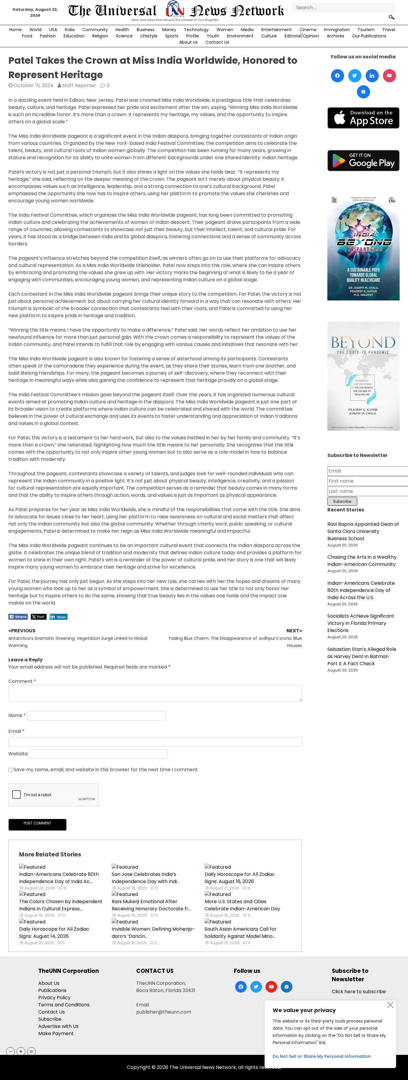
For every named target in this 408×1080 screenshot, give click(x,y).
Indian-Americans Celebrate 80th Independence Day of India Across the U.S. (361, 590)
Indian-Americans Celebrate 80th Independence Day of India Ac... (59, 878)
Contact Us (217, 42)
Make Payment (56, 1033)
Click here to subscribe (359, 991)
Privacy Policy (54, 997)
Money (169, 30)
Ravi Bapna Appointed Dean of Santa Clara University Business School (363, 531)
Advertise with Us (58, 1026)
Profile (192, 36)
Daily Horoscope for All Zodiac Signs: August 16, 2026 (240, 878)
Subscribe (50, 1019)
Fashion (48, 36)
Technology (196, 30)
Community (95, 30)
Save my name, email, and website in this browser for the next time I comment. (106, 769)
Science (124, 36)
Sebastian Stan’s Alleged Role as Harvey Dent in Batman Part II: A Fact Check (361, 656)
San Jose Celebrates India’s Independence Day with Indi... (146, 878)
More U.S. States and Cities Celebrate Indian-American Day (242, 905)
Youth (213, 36)
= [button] (31, 1051)
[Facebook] (337, 76)
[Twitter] (354, 76)
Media (247, 30)
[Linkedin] (372, 76)
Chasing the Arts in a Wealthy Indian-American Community (362, 561)
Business (145, 30)
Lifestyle (148, 36)
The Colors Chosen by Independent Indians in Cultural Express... (60, 905)
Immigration (337, 30)
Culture (269, 36)
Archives (335, 36)
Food (27, 36)
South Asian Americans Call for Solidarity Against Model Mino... (241, 933)
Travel (388, 30)
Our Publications (369, 36)
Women (225, 30)
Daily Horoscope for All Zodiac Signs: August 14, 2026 (54, 933)
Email (16, 731)
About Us (188, 42)
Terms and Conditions (64, 1004)
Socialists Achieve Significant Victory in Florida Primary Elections (360, 623)
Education (74, 36)
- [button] (10, 1051)
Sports (171, 36)
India (70, 30)
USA (53, 30)
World (36, 30)
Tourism (366, 30)
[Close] (390, 1005)
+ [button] (21, 1051)
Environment (240, 36)
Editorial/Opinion (302, 36)
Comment (22, 681)
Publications (52, 990)
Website (18, 754)
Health (122, 30)
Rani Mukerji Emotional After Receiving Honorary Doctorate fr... (151, 905)
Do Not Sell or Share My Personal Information (322, 1056)
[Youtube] (389, 76)
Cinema (308, 30)
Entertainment (276, 30)
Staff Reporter (79, 85)
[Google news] (363, 92)
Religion (100, 36)
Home (15, 30)
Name (17, 715)
